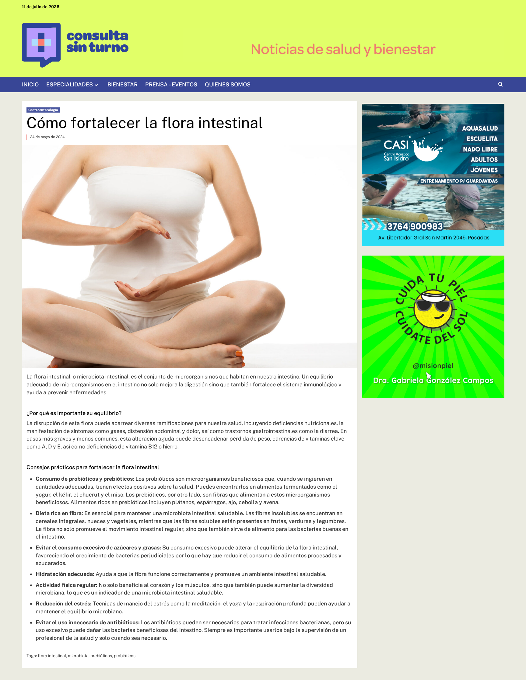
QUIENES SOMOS (228, 84)
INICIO (30, 84)
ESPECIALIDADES (69, 84)
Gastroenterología (43, 110)
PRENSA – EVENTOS (171, 84)
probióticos (124, 655)
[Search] (500, 84)
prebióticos (101, 655)
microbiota (78, 655)
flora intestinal (52, 655)
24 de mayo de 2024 (47, 137)
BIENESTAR (122, 84)
